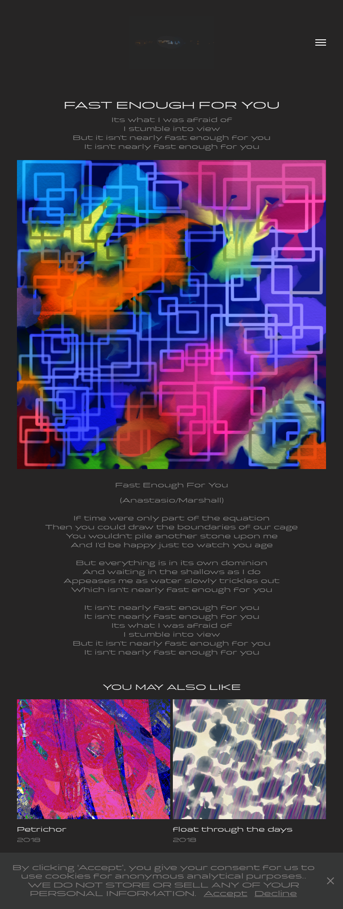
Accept (225, 893)
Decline (276, 893)
